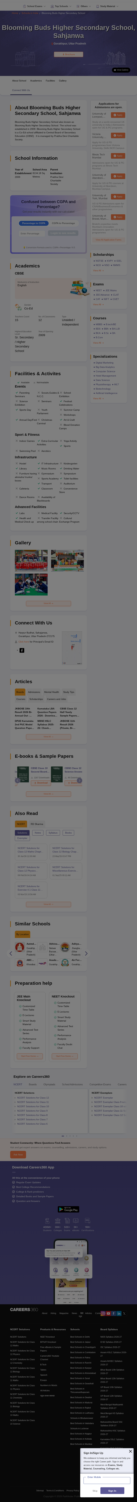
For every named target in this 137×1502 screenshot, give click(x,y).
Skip (95, 1490)
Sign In (112, 1490)
